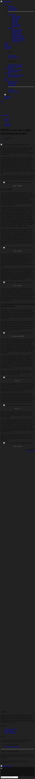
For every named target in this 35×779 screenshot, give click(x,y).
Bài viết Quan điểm (5, 115)
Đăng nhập (7, 96)
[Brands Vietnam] (6, 1)
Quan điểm (7, 125)
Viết (2, 101)
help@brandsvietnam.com (12, 746)
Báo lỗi (6, 120)
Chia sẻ (6, 119)
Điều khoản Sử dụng (10, 729)
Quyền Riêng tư (9, 731)
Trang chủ (7, 124)
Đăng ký (7, 98)
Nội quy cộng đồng (10, 733)
